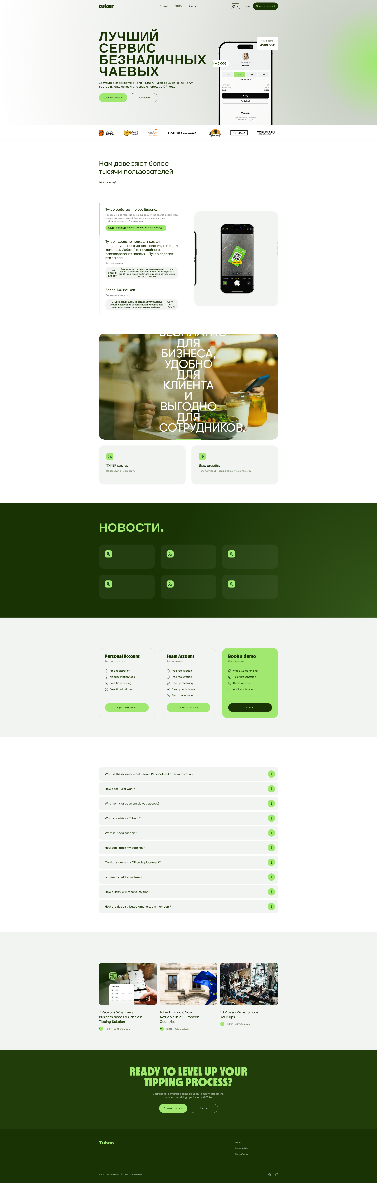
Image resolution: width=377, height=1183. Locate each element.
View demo (144, 97)
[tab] (141, 219)
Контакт (193, 6)
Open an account (265, 6)
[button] (235, 6)
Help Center (242, 1154)
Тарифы (164, 6)
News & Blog (242, 1148)
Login (246, 6)
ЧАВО (178, 6)
